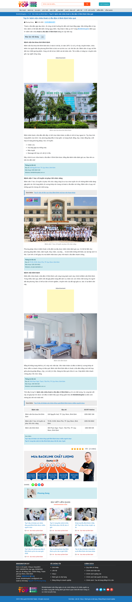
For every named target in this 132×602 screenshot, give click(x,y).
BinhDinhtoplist (21, 14)
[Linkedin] (104, 590)
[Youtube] (108, 590)
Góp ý (54, 574)
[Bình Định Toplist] (27, 4)
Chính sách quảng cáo (93, 574)
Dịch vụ (30, 10)
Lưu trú (45, 10)
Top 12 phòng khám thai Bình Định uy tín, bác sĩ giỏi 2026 (59, 550)
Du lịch (37, 10)
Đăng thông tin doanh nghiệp (61, 580)
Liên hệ (54, 570)
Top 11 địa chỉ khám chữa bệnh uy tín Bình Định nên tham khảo (85, 550)
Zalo (32, 576)
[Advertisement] (60, 70)
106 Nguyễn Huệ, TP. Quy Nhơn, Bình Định (42, 167)
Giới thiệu (55, 567)
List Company (104, 4)
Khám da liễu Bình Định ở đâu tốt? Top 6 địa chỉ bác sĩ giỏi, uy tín (85, 525)
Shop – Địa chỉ (70, 10)
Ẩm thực (22, 10)
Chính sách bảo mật (93, 570)
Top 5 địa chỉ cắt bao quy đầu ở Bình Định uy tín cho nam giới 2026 (35, 551)
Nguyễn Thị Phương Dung (37, 581)
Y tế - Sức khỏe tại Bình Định (38, 14)
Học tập (53, 10)
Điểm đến (100, 10)
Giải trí (79, 10)
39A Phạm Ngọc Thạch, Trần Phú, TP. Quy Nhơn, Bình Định (47, 381)
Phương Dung (29, 22)
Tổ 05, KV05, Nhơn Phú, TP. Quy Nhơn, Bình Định (44, 262)
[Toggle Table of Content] (42, 37)
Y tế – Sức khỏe (89, 10)
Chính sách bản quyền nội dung (96, 577)
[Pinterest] (111, 590)
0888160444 (26, 576)
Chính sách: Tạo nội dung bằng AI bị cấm (100, 580)
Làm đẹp (60, 10)
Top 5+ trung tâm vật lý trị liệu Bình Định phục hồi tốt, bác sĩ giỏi (45, 441)
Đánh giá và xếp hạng (59, 577)
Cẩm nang (109, 10)
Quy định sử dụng (92, 567)
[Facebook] (97, 590)
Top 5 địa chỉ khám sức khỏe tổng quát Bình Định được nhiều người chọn (48, 438)
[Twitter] (100, 590)
